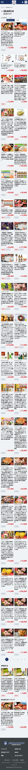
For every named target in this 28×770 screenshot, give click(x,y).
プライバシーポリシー (6, 762)
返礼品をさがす (5, 752)
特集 (2, 755)
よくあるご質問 (15, 760)
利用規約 (22, 760)
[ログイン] (22, 2)
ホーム (2, 7)
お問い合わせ (7, 760)
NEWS (16, 752)
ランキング (4, 749)
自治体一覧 (18, 749)
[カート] (26, 2)
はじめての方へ (19, 755)
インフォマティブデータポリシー (19, 762)
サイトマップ (14, 765)
